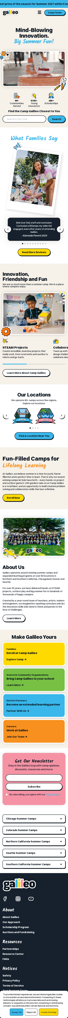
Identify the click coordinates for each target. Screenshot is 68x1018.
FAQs (6, 959)
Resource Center (13, 953)
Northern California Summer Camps (28, 841)
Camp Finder (55, 12)
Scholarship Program (16, 927)
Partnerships (11, 948)
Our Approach (11, 922)
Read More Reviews (34, 252)
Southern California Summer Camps (28, 864)
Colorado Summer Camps (21, 830)
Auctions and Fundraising (18, 932)
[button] (22, 243)
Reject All (31, 1012)
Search (56, 119)
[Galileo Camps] (11, 12)
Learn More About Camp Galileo (26, 372)
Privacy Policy (53, 794)
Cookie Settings (48, 1012)
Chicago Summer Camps (21, 818)
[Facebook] (5, 898)
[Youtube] (31, 898)
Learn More (14, 618)
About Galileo (11, 917)
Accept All (17, 1012)
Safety (7, 975)
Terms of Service (13, 985)
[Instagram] (18, 898)
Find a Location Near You (34, 435)
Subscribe (34, 786)
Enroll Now (13, 497)
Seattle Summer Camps (20, 853)
